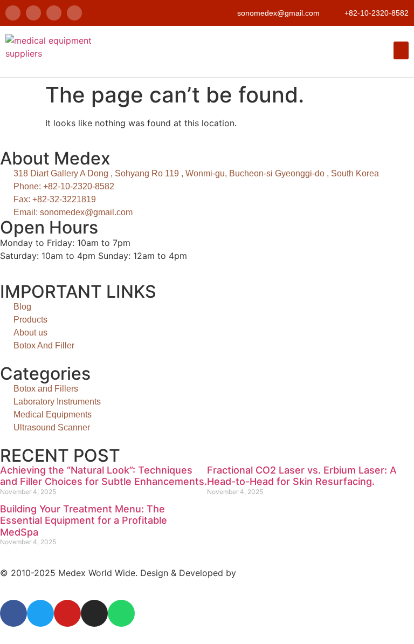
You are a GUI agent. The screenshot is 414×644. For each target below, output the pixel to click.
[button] (401, 50)
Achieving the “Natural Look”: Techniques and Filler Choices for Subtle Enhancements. (103, 476)
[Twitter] (33, 12)
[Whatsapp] (74, 12)
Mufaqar (256, 572)
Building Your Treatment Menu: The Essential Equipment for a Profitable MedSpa (83, 520)
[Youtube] (67, 613)
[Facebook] (12, 12)
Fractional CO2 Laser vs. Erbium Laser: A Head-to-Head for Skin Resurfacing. (302, 476)
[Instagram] (53, 12)
